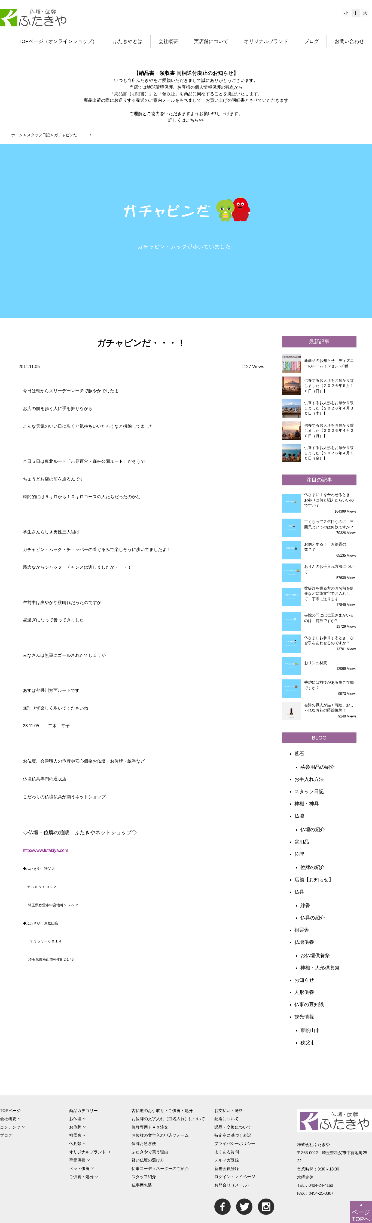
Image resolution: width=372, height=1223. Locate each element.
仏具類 (75, 1143)
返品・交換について (232, 1127)
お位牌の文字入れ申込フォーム (160, 1135)
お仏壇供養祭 (315, 955)
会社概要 (168, 41)
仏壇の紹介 (312, 829)
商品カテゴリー (83, 1110)
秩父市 (307, 1042)
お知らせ (304, 980)
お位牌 (75, 1127)
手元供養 (77, 1160)
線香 (305, 905)
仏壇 (299, 816)
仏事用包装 (142, 1185)
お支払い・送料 (228, 1110)
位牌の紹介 (312, 867)
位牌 (299, 854)
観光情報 (304, 1016)
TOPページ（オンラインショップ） (58, 41)
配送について (226, 1118)
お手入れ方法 (309, 779)
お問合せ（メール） (232, 1185)
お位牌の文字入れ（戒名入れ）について (168, 1118)
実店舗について (211, 41)
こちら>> (195, 120)
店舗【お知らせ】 (314, 879)
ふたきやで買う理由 (150, 1152)
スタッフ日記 (309, 791)
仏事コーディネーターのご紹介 (160, 1168)
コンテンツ (10, 1127)
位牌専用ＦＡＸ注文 (150, 1127)
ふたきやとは (127, 41)
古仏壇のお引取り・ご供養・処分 (162, 1110)
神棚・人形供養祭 (320, 968)
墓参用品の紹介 (317, 767)
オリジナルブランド (266, 41)
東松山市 (310, 1030)
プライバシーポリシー (234, 1143)
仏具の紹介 (312, 917)
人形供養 (304, 992)
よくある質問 (226, 1152)
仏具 (299, 892)
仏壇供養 (304, 942)
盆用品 (301, 842)
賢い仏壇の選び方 (148, 1160)
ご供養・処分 (81, 1176)
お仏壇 (75, 1118)
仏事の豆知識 (309, 1004)
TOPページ (10, 1110)
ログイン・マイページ (234, 1176)
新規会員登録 (226, 1168)
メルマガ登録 (226, 1160)
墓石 (299, 753)
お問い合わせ (349, 41)
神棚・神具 (306, 803)
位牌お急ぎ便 (144, 1143)
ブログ (311, 41)
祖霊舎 (301, 930)
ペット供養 (79, 1168)
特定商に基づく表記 (232, 1135)
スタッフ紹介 (144, 1176)
